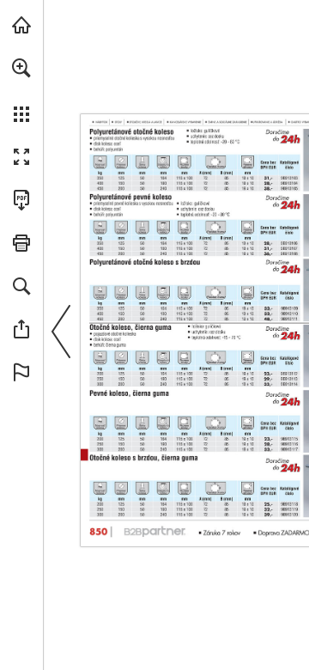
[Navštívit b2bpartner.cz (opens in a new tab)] (21, 24)
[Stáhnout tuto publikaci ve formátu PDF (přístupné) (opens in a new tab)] (21, 200)
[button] (21, 67)
